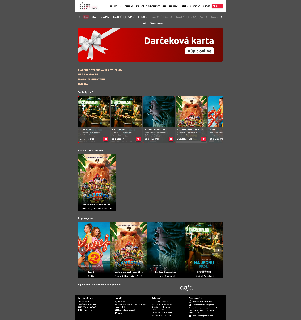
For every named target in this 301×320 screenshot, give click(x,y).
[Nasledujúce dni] (221, 17)
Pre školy (173, 6)
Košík (218, 6)
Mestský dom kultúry (190, 6)
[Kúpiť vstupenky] (105, 139)
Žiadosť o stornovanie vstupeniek (151, 6)
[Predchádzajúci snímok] (82, 119)
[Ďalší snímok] (218, 119)
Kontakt (206, 6)
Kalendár (128, 6)
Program (114, 6)
